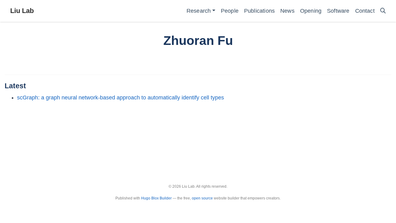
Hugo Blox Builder (156, 198)
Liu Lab (22, 11)
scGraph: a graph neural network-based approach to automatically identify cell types (120, 97)
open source (202, 198)
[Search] (383, 11)
